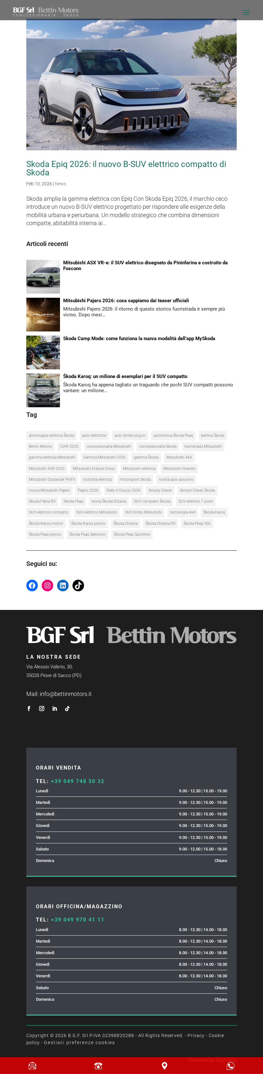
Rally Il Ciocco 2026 (123, 490)
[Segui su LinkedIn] (54, 708)
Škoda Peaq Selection (87, 534)
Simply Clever (160, 490)
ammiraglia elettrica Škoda (51, 435)
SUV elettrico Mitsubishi (96, 512)
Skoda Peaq (73, 501)
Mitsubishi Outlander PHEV (52, 479)
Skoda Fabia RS (42, 501)
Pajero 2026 (88, 490)
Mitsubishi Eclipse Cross (94, 468)
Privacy (196, 1035)
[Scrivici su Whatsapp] (230, 1066)
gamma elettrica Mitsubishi (52, 457)
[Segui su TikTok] (67, 708)
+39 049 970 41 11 (78, 920)
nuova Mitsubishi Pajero (49, 490)
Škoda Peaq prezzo (45, 534)
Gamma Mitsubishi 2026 (104, 457)
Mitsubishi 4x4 (179, 457)
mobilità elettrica (97, 479)
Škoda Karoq (214, 512)
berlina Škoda (212, 435)
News (60, 183)
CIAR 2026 (69, 446)
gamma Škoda (146, 457)
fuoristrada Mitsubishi (203, 446)
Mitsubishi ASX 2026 (47, 468)
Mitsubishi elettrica (139, 468)
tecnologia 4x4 (182, 512)
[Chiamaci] (98, 1066)
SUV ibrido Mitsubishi (143, 512)
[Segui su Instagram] (42, 708)
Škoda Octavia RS (160, 523)
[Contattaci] (32, 1066)
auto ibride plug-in (130, 435)
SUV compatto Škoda (152, 501)
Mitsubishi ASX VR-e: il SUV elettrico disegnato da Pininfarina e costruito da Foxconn (145, 265)
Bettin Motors (40, 446)
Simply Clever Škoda (197, 490)
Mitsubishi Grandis (179, 468)
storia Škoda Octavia (108, 501)
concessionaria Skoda (157, 446)
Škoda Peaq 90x (197, 523)
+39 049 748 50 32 (78, 781)
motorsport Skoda (135, 479)
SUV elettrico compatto (48, 512)
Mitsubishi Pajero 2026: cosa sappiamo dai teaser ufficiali (126, 301)
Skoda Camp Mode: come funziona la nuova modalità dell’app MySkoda (139, 338)
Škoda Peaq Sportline (132, 534)
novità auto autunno (176, 479)
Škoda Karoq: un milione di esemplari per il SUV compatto (125, 376)
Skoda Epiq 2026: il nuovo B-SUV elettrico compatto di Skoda (126, 168)
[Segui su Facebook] (29, 708)
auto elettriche (94, 435)
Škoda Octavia (126, 523)
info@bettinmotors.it (66, 694)
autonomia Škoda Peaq (173, 435)
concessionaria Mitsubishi (109, 446)
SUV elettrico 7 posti (195, 501)
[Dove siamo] (164, 1066)
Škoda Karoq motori (46, 523)
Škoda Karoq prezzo (88, 523)
